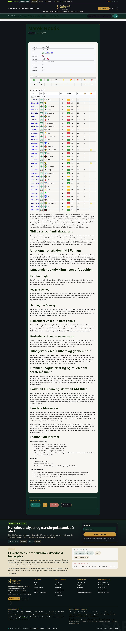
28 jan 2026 (34, 153)
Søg (116, 16)
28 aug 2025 (35, 210)
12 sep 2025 (35, 206)
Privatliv (115, 1)
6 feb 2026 (34, 146)
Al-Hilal (41, 1)
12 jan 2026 (34, 166)
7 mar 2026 (34, 129)
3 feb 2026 (34, 150)
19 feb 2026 (34, 140)
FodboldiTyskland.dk (103, 592)
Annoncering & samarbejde (84, 592)
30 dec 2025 (35, 176)
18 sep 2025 (35, 203)
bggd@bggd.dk (25, 617)
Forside (108, 1)
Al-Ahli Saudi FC (68, 1)
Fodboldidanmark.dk (103, 582)
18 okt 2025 (34, 196)
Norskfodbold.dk (102, 587)
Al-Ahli (94, 566)
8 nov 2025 (34, 186)
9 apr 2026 (34, 119)
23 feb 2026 (34, 136)
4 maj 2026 (34, 109)
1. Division (34, 1)
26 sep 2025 (35, 200)
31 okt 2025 (34, 190)
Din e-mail (86, 525)
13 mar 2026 (35, 126)
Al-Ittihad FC (57, 1)
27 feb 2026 (34, 133)
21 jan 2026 (34, 160)
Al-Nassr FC (48, 1)
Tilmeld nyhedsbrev (100, 534)
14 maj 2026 (35, 103)
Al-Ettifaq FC (49, 53)
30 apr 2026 (34, 113)
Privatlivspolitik (81, 582)
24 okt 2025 (34, 193)
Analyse (55, 628)
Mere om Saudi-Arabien (32, 8)
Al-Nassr (81, 566)
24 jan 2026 (34, 156)
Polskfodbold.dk (102, 590)
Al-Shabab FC (59, 592)
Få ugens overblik (104, 8)
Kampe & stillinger (18, 8)
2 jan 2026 (34, 173)
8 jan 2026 (34, 170)
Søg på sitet (80, 585)
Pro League (33, 628)
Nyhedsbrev (80, 587)
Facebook (35, 505)
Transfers (112, 566)
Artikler (10, 8)
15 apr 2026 (34, 116)
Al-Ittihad (88, 566)
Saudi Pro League (24, 1)
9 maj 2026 (34, 106)
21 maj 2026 (35, 99)
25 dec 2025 (35, 180)
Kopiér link (66, 505)
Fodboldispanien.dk (103, 585)
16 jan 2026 (34, 163)
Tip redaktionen (81, 590)
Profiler (48, 628)
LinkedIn (54, 505)
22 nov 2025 (35, 183)
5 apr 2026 (34, 123)
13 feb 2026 (34, 143)
